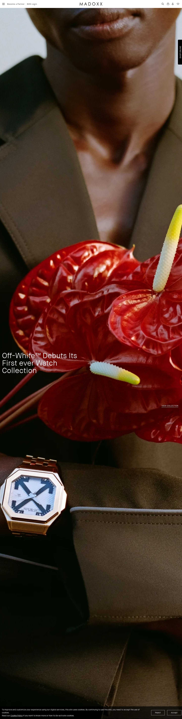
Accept (174, 712)
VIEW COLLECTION (170, 405)
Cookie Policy (17, 715)
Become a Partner (16, 4)
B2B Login (32, 4)
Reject (158, 712)
